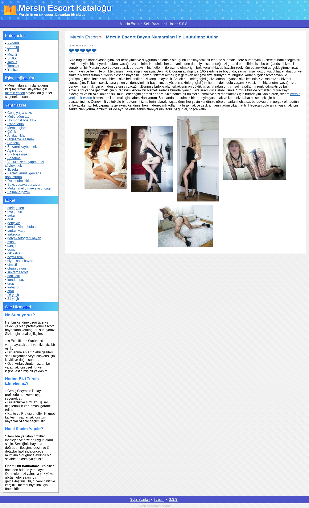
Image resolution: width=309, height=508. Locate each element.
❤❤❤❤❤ (83, 51)
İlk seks (12, 169)
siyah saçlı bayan (20, 261)
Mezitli (12, 54)
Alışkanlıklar (16, 135)
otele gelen (15, 208)
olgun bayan (16, 268)
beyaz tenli (15, 257)
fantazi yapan (17, 230)
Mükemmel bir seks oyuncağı (29, 188)
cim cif (12, 264)
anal (10, 291)
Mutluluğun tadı (18, 116)
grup (10, 283)
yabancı (13, 287)
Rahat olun (15, 124)
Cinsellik (13, 143)
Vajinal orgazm (18, 192)
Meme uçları (16, 128)
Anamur (13, 47)
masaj (11, 242)
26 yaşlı (13, 295)
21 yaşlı (13, 298)
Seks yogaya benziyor (23, 184)
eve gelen (14, 211)
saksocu (13, 234)
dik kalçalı (14, 253)
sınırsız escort (17, 272)
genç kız (13, 223)
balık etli (13, 276)
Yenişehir (14, 69)
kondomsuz (16, 280)
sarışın (12, 245)
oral (10, 219)
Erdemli (13, 51)
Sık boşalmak (17, 154)
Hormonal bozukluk (21, 120)
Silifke (12, 58)
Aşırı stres (14, 150)
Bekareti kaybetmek (22, 147)
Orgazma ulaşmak (20, 139)
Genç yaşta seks (19, 112)
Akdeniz (13, 43)
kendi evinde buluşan (23, 227)
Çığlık (11, 131)
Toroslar (13, 66)
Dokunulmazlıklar (20, 181)
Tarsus (12, 62)
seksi (11, 215)
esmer (12, 249)
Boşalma (14, 158)
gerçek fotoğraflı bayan (24, 238)
